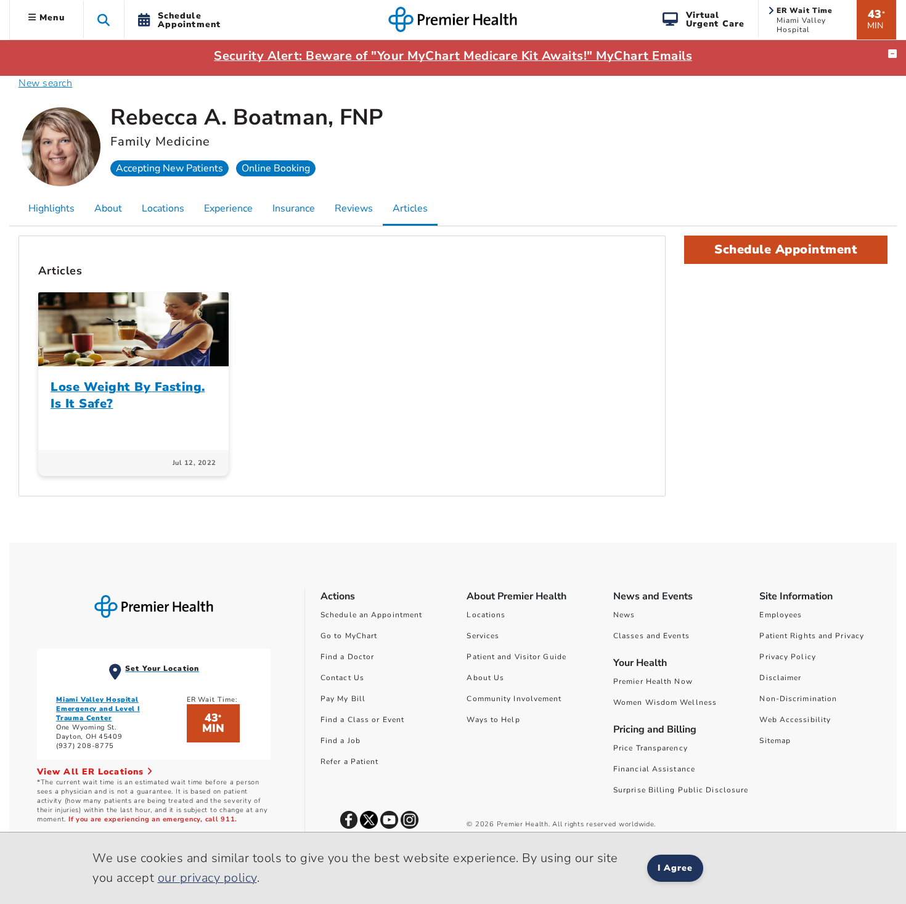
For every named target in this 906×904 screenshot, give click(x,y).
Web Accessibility (795, 720)
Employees (780, 615)
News (624, 615)
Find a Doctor (347, 657)
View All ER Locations (92, 772)
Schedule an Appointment (371, 615)
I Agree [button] (675, 868)
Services (483, 636)
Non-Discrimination (798, 699)
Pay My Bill (342, 699)
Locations (486, 615)
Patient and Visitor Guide (516, 657)
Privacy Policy (787, 657)
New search (45, 83)
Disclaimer (780, 678)
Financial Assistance (654, 769)
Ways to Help (493, 720)
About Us (485, 678)
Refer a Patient (349, 761)
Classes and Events (651, 636)
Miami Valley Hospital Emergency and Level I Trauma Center (98, 709)
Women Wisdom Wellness (665, 702)
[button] (103, 19)
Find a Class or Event (362, 720)
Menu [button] (50, 17)
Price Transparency (650, 748)
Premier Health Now (653, 681)
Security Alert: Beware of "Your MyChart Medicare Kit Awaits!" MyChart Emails (453, 55)
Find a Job (340, 741)
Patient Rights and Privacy (811, 636)
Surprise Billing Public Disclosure (680, 790)
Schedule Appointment (785, 249)
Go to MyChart (348, 636)
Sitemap (775, 741)
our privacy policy (207, 877)
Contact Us (342, 678)
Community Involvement (514, 699)
